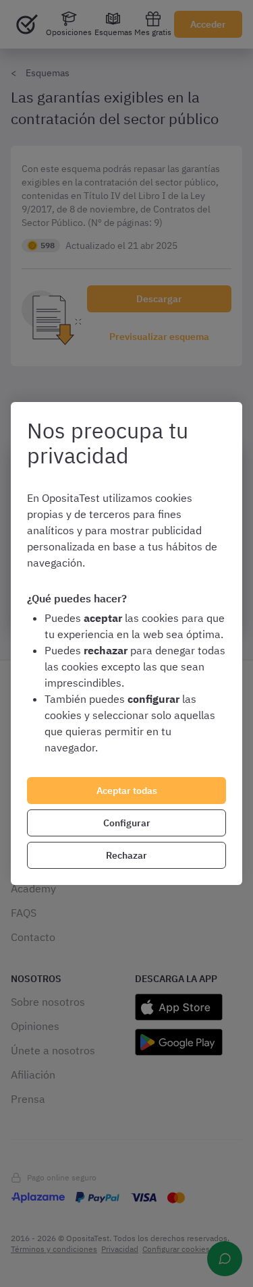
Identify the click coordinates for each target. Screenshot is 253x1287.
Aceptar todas (126, 790)
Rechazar (126, 855)
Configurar (126, 823)
